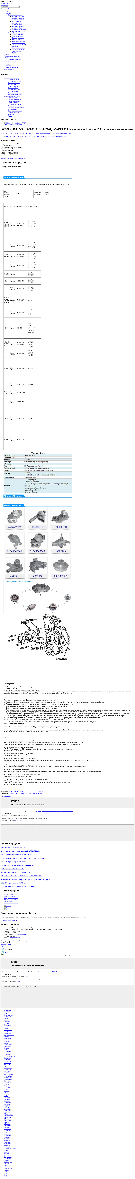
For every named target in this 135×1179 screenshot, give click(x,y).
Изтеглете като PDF (20, 158)
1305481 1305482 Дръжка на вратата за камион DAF (25, 793)
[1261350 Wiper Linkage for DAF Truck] (13, 883)
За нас (6, 57)
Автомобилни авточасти (16, 33)
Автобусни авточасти (18, 31)
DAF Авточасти (17, 23)
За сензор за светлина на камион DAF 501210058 (20, 851)
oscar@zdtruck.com (22, 934)
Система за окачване (18, 36)
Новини (6, 54)
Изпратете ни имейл (7, 158)
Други (14, 53)
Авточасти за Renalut (18, 26)
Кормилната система (18, 41)
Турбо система (16, 51)
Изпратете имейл (6, 944)
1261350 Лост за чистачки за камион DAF (17, 887)
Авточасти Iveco (17, 24)
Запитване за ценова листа (9, 920)
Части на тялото (17, 39)
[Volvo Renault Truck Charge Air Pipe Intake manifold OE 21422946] (21, 876)
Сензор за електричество (19, 44)
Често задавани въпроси (12, 56)
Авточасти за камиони (15, 15)
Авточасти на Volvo (18, 16)
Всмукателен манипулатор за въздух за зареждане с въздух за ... (26, 879)
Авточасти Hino (17, 28)
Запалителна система (18, 43)
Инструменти (16, 46)
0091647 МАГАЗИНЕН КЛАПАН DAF (16, 872)
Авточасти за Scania (18, 18)
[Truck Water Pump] (37, 181)
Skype (2, 946)
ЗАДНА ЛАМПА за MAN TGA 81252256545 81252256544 (26, 792)
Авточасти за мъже (18, 20)
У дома (6, 11)
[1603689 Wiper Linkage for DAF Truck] (13, 862)
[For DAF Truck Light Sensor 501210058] (13, 847)
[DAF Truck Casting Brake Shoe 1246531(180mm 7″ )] (17, 854)
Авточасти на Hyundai (19, 29)
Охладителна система (18, 48)
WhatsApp (8, 952)
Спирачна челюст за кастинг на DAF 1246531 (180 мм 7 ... (24, 858)
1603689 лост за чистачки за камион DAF (17, 865)
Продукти (7, 13)
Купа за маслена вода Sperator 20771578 (16, 124)
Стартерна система (18, 49)
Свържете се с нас (10, 61)
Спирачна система (17, 34)
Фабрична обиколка (14, 59)
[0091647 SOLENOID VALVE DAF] (12, 869)
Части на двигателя (18, 38)
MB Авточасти (16, 21)
